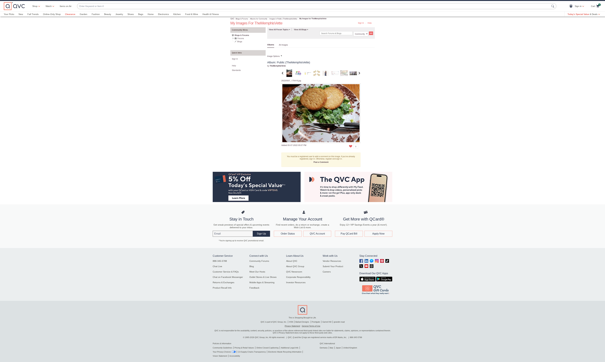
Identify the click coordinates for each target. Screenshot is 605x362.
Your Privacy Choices (222, 352)
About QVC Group (295, 266)
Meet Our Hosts (257, 271)
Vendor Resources (332, 261)
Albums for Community (258, 18)
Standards (236, 70)
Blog (251, 266)
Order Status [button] (288, 233)
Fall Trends (33, 14)
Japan (338, 348)
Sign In (361, 22)
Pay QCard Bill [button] (349, 233)
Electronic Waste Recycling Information (285, 352)
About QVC (291, 261)
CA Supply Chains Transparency (252, 352)
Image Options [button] (273, 56)
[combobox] (313, 6)
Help (370, 22)
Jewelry (119, 14)
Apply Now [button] (378, 233)
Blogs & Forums (242, 18)
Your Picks (9, 14)
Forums (240, 38)
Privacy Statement (292, 326)
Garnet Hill (326, 322)
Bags (140, 14)
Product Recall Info (222, 288)
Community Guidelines (222, 348)
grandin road (339, 322)
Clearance (70, 14)
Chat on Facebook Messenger (228, 277)
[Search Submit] (553, 6)
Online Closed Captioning (267, 348)
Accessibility (234, 356)
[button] (571, 6)
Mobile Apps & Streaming (261, 282)
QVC (232, 18)
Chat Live (217, 266)
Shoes (130, 14)
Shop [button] (34, 6)
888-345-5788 (220, 261)
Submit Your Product (333, 266)
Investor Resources (295, 282)
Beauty (107, 14)
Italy (331, 348)
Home (151, 14)
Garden (83, 14)
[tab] (289, 72)
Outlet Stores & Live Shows (263, 277)
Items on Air (66, 6)
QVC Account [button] (317, 233)
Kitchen (177, 14)
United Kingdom (350, 348)
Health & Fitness (210, 14)
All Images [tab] (283, 44)
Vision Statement (220, 356)
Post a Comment (321, 162)
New (21, 14)
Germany (324, 348)
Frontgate (316, 322)
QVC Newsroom (294, 271)
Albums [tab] (270, 44)
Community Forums (259, 261)
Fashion (96, 14)
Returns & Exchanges (223, 282)
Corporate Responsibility (298, 277)
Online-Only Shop (52, 14)
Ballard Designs (302, 322)
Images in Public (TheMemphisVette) (283, 18)
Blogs (239, 41)
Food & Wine (191, 14)
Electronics (163, 14)
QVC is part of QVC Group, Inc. (274, 322)
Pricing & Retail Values (244, 348)
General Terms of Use (311, 326)
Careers (327, 271)
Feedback (254, 288)
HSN (291, 322)
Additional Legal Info (289, 348)
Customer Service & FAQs (226, 271)
